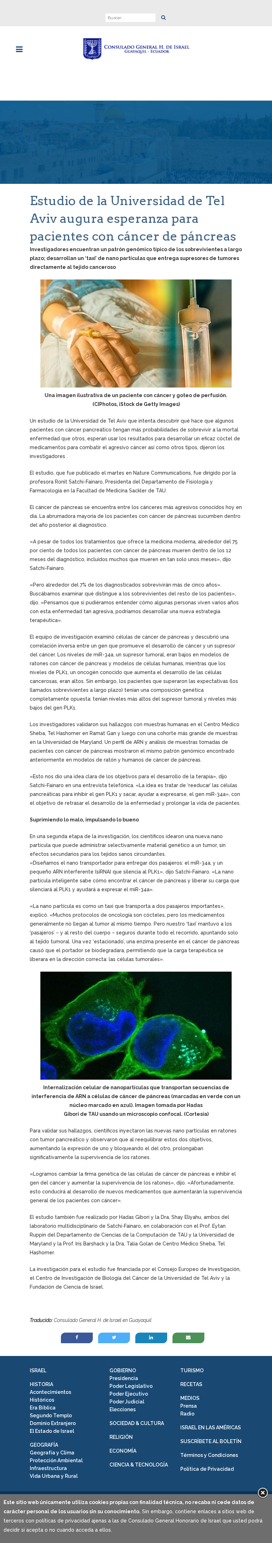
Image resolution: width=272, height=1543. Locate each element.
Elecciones (122, 1409)
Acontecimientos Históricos (50, 1396)
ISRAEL (38, 1370)
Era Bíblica (43, 1408)
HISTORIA (41, 1384)
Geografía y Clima (52, 1453)
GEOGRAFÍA (44, 1445)
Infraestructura (48, 1468)
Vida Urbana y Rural (54, 1476)
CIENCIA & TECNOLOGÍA (138, 1465)
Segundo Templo (51, 1415)
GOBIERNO (122, 1370)
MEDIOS (189, 1398)
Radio (187, 1414)
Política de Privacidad (207, 1469)
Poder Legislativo (131, 1386)
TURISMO (192, 1370)
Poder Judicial (126, 1401)
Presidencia (123, 1378)
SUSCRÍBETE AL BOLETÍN (211, 1441)
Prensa (188, 1406)
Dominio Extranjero (53, 1423)
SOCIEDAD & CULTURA (136, 1423)
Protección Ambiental (56, 1460)
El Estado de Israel (52, 1431)
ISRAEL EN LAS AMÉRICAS (210, 1427)
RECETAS (191, 1384)
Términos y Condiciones (209, 1455)
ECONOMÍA (122, 1451)
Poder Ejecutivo (128, 1394)
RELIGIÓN (121, 1437)
